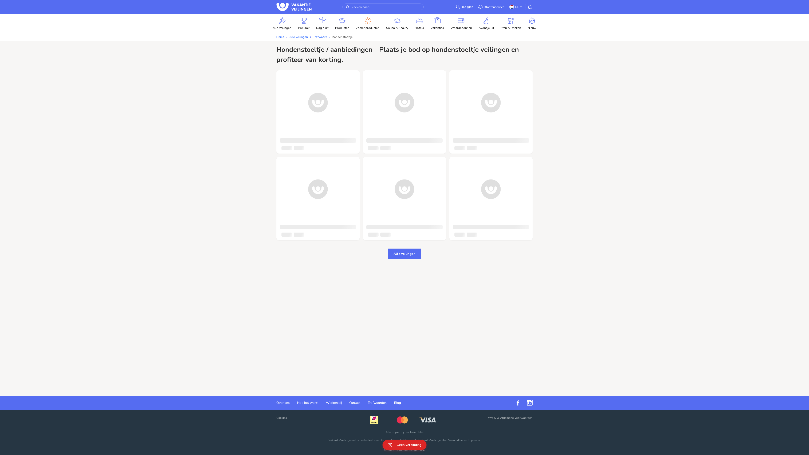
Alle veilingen (298, 37)
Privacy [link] (491, 418)
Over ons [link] (283, 402)
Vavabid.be (455, 440)
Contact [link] (354, 402)
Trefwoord (320, 37)
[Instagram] (526, 403)
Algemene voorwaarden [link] (516, 418)
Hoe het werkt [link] (308, 402)
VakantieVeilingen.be (432, 440)
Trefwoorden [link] (377, 402)
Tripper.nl (474, 440)
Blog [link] (397, 402)
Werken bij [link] (334, 402)
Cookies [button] (281, 418)
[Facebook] (514, 402)
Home (280, 37)
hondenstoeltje (342, 37)
